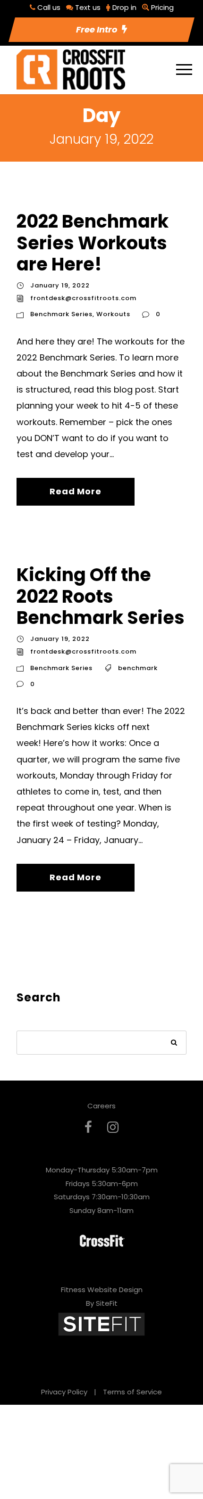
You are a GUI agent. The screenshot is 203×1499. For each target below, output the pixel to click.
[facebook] (88, 1127)
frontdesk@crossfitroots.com (83, 298)
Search (174, 1043)
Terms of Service (132, 1392)
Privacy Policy (64, 1392)
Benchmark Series (61, 314)
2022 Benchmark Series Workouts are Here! (93, 243)
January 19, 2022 (60, 285)
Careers (101, 1106)
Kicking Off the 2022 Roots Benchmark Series (101, 596)
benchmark (138, 667)
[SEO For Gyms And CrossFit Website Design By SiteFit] (101, 1323)
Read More (75, 491)
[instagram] (112, 1127)
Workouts (113, 314)
